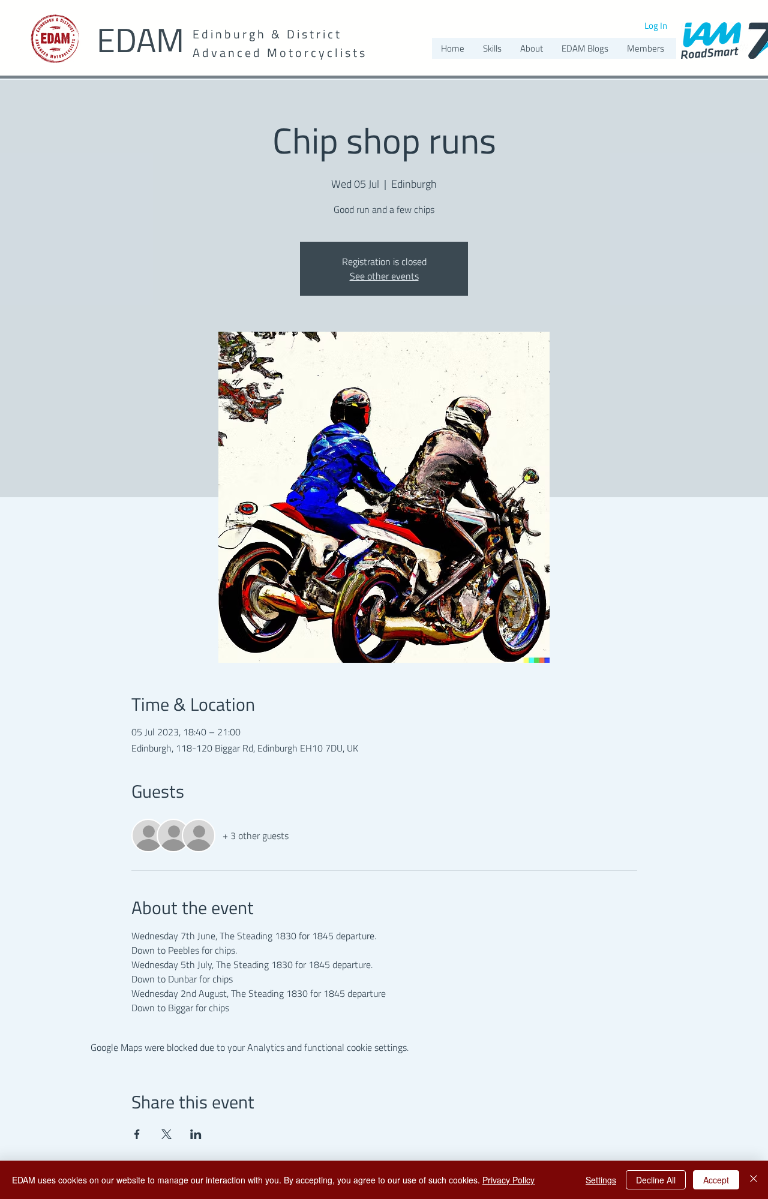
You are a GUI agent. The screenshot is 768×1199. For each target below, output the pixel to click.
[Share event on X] (166, 1134)
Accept (716, 1180)
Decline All (656, 1180)
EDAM (140, 39)
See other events (384, 276)
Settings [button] (601, 1180)
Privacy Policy (508, 1180)
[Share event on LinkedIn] (196, 1134)
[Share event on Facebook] (137, 1134)
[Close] (753, 1179)
